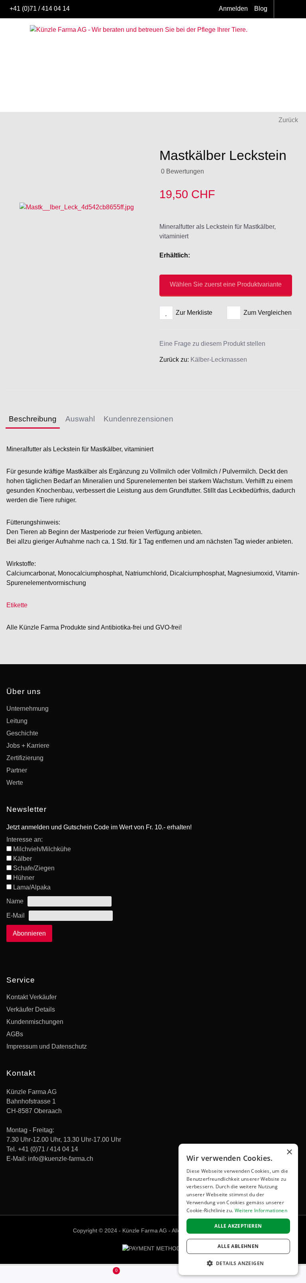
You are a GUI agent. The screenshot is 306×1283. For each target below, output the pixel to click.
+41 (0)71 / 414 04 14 (40, 9)
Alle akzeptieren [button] (238, 1226)
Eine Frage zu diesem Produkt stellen (212, 343)
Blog (260, 8)
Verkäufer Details (30, 1009)
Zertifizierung (24, 758)
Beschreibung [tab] (33, 419)
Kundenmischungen (34, 1021)
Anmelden (233, 8)
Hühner (23, 877)
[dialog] (238, 1209)
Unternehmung (27, 708)
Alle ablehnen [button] (238, 1246)
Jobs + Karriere (27, 745)
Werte (14, 782)
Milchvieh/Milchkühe (42, 849)
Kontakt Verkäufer (31, 997)
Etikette (16, 605)
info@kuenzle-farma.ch (60, 1158)
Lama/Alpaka (32, 887)
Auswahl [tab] (80, 419)
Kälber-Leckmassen (218, 359)
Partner (16, 770)
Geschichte (22, 733)
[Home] (38, 1275)
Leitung (16, 721)
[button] (115, 1274)
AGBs (14, 1034)
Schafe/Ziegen (34, 868)
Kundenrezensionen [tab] (138, 419)
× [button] (289, 1152)
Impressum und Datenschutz (46, 1046)
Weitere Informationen (261, 1210)
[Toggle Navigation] (9, 10)
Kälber (22, 858)
